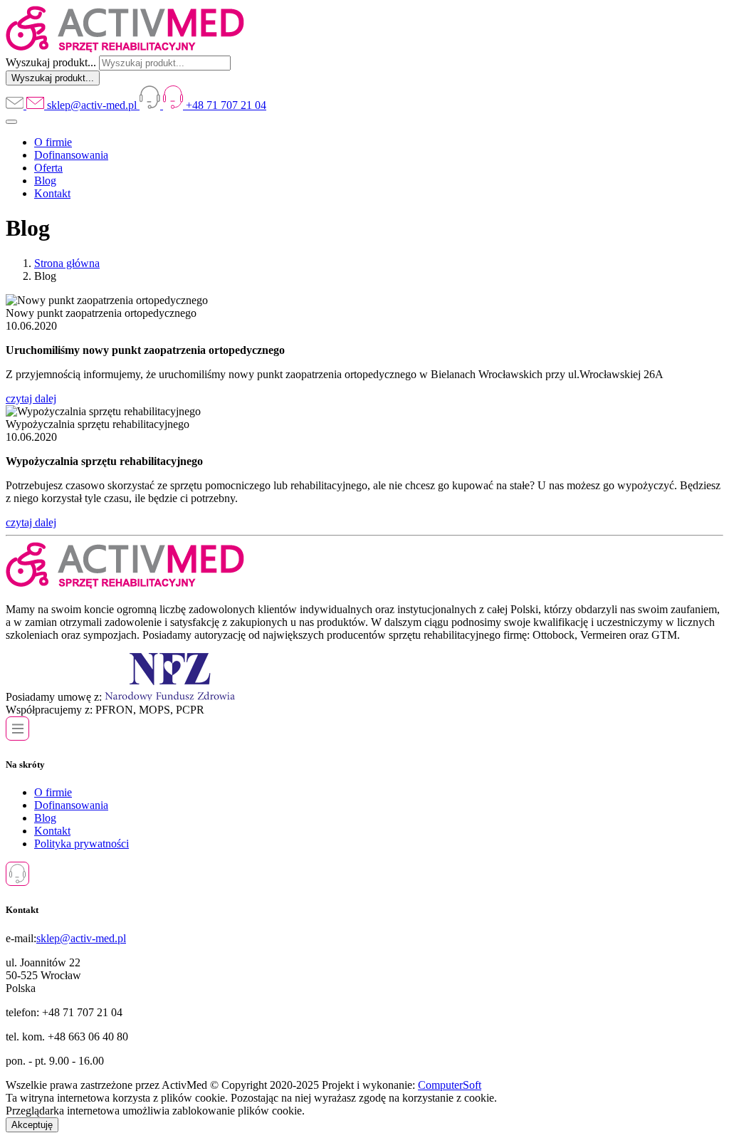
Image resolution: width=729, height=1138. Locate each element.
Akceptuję (32, 1124)
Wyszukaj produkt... (51, 62)
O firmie (53, 142)
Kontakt (52, 193)
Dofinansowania (71, 155)
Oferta (48, 168)
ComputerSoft (449, 1085)
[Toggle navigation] (11, 122)
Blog (45, 180)
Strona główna (67, 263)
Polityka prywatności (81, 843)
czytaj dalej (31, 398)
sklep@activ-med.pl (81, 938)
